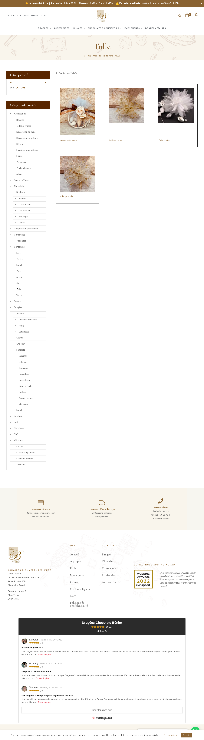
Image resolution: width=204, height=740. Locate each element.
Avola (21, 325)
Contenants (20, 247)
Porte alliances (23, 168)
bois (18, 253)
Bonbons (20, 192)
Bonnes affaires (21, 180)
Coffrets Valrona (24, 458)
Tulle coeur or (115, 139)
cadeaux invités (23, 126)
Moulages (23, 216)
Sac (18, 283)
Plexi (18, 271)
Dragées (18, 307)
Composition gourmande (26, 228)
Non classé (19, 428)
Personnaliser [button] (170, 735)
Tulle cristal (164, 139)
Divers (19, 144)
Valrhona (18, 440)
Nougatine (24, 374)
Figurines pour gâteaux (27, 150)
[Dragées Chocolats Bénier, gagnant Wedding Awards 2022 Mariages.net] (143, 587)
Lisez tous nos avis (102, 710)
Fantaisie (20, 349)
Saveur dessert (26, 398)
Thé (16, 434)
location (18, 416)
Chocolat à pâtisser (25, 452)
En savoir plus (44, 654)
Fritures (23, 198)
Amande (20, 313)
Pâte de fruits (25, 386)
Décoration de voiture (27, 138)
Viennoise (23, 404)
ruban (19, 174)
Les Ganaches (25, 204)
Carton (19, 259)
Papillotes (21, 241)
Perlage (22, 392)
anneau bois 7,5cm (68, 139)
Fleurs (19, 156)
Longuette (24, 331)
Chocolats (19, 186)
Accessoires (20, 113)
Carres (19, 446)
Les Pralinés (24, 210)
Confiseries (19, 234)
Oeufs (22, 222)
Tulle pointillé (66, 196)
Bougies (20, 120)
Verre (19, 295)
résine (19, 277)
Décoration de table (26, 132)
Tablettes (21, 464)
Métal (19, 265)
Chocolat (20, 344)
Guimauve (23, 368)
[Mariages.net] (102, 719)
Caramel (23, 356)
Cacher (19, 337)
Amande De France (28, 319)
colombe (23, 362)
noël (16, 422)
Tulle (18, 289)
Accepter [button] (187, 735)
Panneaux (21, 162)
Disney (17, 301)
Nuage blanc (24, 380)
